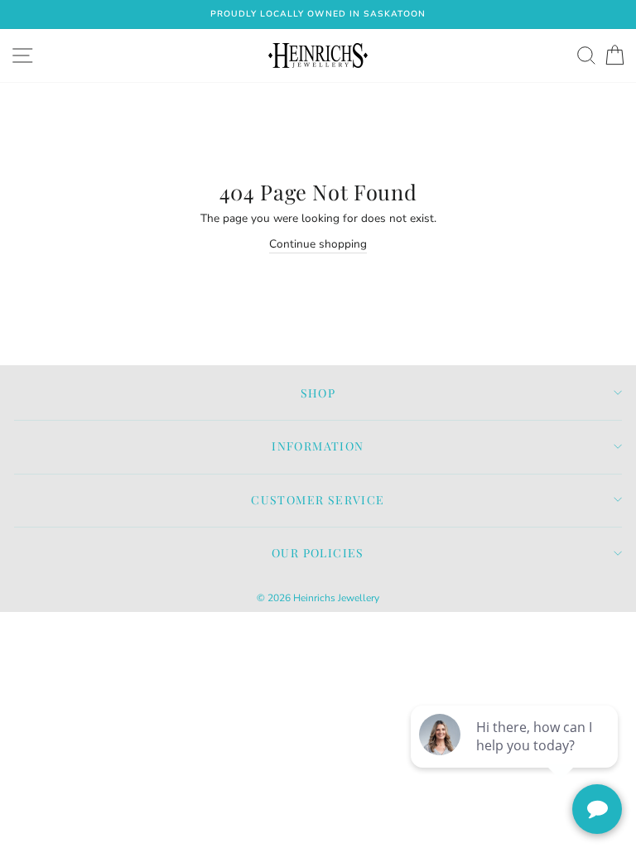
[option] (318, 14)
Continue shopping (318, 244)
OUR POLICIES (318, 553)
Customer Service (317, 500)
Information (318, 446)
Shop (318, 393)
